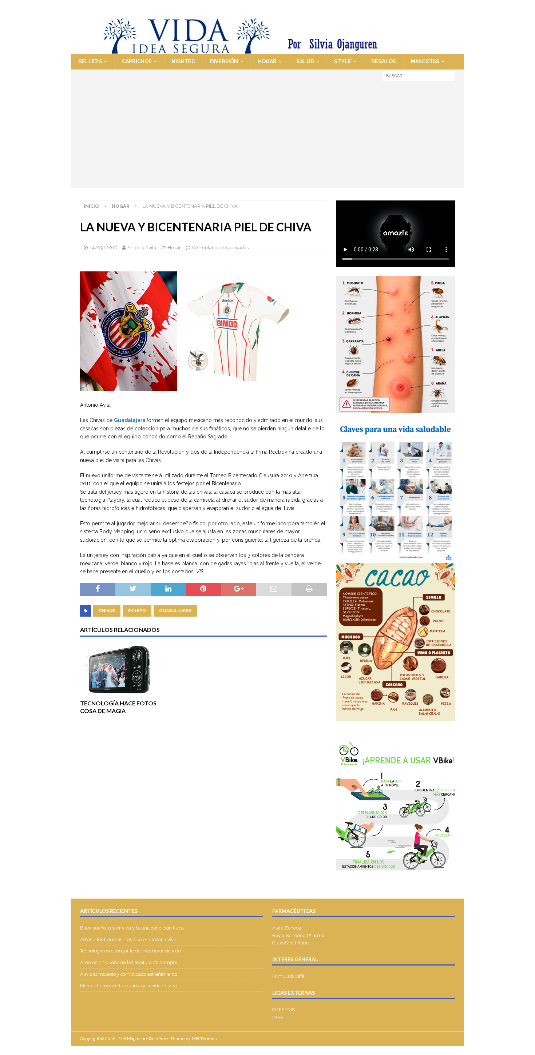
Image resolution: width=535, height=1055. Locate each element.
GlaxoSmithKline (290, 942)
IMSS (277, 1017)
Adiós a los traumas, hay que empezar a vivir (129, 939)
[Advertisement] (267, 137)
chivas (107, 610)
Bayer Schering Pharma (298, 935)
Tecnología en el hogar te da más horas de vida (130, 951)
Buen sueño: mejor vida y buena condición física (132, 928)
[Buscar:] (418, 75)
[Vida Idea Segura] (267, 50)
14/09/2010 (104, 247)
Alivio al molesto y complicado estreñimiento (128, 974)
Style (342, 61)
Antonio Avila (141, 247)
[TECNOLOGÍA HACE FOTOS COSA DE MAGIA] (119, 670)
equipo (137, 610)
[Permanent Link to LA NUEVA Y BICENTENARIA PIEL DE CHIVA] (184, 396)
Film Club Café (288, 976)
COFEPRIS (283, 1009)
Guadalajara (130, 420)
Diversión (224, 61)
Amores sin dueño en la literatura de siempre (128, 962)
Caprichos (137, 61)
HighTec (183, 61)
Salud (305, 61)
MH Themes (204, 1038)
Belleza (90, 61)
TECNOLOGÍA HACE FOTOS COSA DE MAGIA (118, 707)
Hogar (267, 61)
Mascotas (425, 61)
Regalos (383, 61)
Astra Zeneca (286, 928)
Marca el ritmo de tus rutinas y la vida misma (128, 985)
